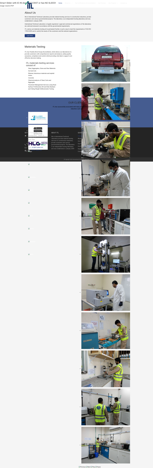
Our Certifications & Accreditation (85, 3)
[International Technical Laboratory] (29, 5)
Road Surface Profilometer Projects (89, 149)
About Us (68, 3)
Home (60, 3)
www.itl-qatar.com (36, 150)
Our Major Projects (83, 146)
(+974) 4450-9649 (37, 144)
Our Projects (112, 3)
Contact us (123, 3)
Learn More (30, 35)
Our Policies (102, 3)
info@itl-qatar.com (37, 147)
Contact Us (81, 151)
